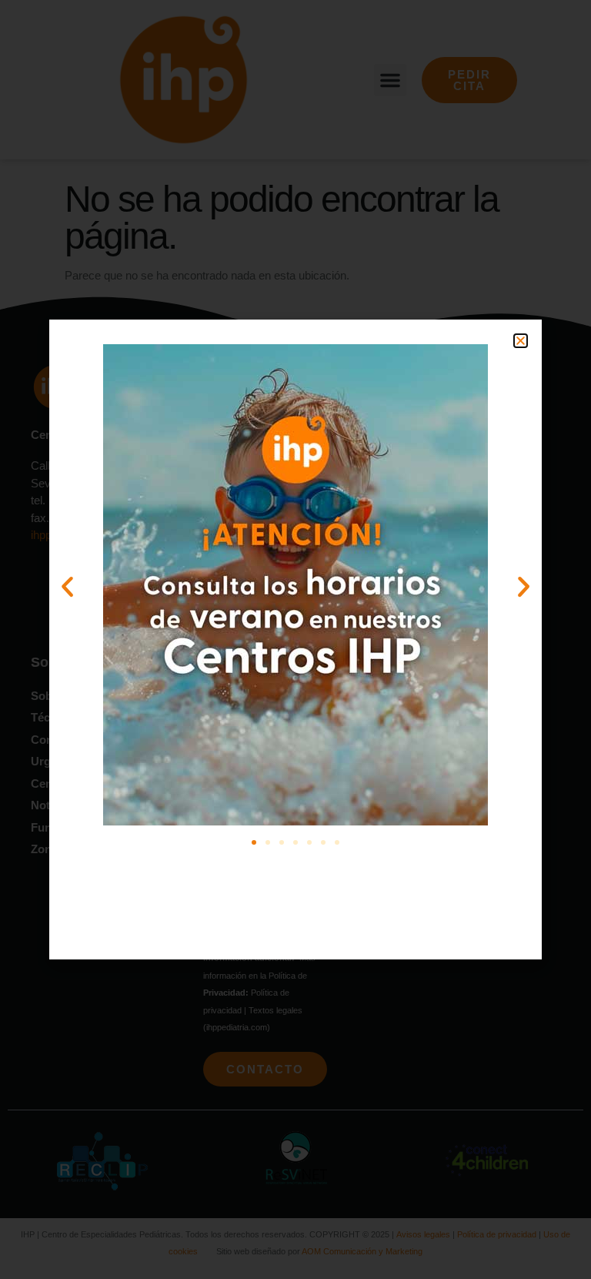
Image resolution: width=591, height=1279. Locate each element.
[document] (295, 639)
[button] (520, 341)
